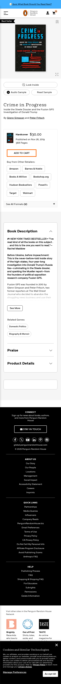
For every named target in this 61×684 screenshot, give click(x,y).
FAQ (30, 575)
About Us (30, 459)
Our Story (30, 463)
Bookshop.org (41, 176)
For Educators (30, 583)
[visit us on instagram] (47, 439)
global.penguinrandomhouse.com (30, 445)
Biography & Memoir (19, 334)
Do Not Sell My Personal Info (30, 544)
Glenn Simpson (15, 118)
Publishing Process (30, 571)
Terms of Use (30, 531)
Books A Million (18, 176)
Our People (30, 467)
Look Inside (32, 85)
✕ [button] (56, 645)
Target (12, 193)
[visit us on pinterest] (40, 439)
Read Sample (44, 92)
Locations (30, 471)
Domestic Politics (17, 326)
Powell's (43, 185)
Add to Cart (21, 153)
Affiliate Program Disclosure (30, 548)
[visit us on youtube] (27, 439)
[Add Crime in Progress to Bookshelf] (57, 21)
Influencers (30, 515)
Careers (30, 488)
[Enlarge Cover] (56, 74)
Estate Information (30, 595)
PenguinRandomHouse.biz (30, 523)
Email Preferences (30, 527)
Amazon (13, 168)
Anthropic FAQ (30, 556)
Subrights (30, 587)
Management (30, 475)
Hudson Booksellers (20, 185)
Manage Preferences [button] (14, 672)
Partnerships (30, 506)
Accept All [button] (50, 674)
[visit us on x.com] (21, 439)
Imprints (30, 492)
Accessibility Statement (30, 484)
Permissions (31, 591)
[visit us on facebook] (15, 439)
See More (15, 308)
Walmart (28, 193)
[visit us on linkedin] (34, 439)
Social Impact (30, 480)
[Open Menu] (6, 13)
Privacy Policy (30, 535)
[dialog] (30, 662)
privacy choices (25, 667)
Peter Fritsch (37, 118)
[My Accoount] (47, 13)
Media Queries (30, 511)
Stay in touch (32, 429)
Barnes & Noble (33, 168)
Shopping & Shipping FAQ (30, 579)
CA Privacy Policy (30, 540)
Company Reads (30, 519)
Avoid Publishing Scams (30, 552)
